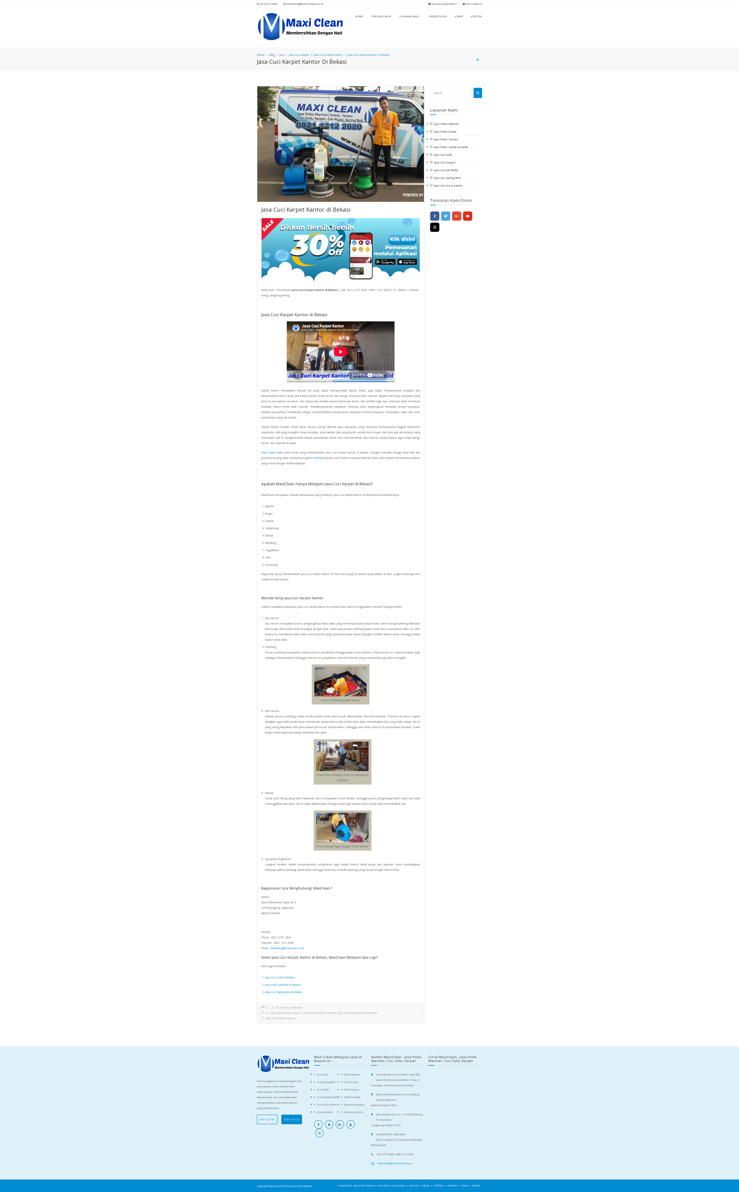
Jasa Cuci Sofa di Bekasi (280, 977)
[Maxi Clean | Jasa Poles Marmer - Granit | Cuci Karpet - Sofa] (275, 27)
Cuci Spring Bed (326, 1082)
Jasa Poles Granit (445, 131)
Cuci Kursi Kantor (327, 1104)
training (317, 458)
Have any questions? (444, 4)
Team (464, 1185)
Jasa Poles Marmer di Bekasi (283, 985)
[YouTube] (467, 216)
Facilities (452, 1185)
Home (359, 16)
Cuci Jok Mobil (325, 1112)
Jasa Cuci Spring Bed (447, 178)
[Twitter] (445, 216)
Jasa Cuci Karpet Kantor (328, 55)
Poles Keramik (352, 1097)
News (426, 1185)
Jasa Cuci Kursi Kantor (448, 185)
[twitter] (329, 1124)
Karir (459, 16)
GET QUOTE (267, 1119)
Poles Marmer (352, 1074)
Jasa (281, 55)
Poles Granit (351, 1082)
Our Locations (473, 4)
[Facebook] (434, 216)
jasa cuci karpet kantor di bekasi (358, 1013)
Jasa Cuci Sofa (443, 155)
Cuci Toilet (323, 1089)
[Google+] (456, 216)
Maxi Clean (268, 452)
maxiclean (296, 1007)
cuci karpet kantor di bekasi (319, 1013)
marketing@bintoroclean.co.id (305, 4)
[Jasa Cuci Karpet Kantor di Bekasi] (340, 144)
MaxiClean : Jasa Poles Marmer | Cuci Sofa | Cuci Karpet (372, 1185)
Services (414, 1185)
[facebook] (318, 1124)
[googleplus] (340, 1124)
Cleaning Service (353, 1112)
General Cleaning (354, 1104)
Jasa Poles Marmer (446, 124)
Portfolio (439, 1185)
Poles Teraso (351, 1089)
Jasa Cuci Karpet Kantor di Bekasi (368, 55)
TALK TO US (291, 1119)
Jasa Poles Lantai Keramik (451, 147)
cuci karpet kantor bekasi (285, 1013)
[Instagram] (434, 227)
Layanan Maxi (409, 16)
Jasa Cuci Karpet (299, 55)
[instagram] (319, 1133)
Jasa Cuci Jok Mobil (446, 170)
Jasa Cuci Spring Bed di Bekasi (283, 992)
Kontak (476, 16)
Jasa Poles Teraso (446, 139)
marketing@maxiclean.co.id (287, 948)
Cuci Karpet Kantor (328, 1097)
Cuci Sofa (322, 1074)
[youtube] (350, 1124)
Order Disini (438, 16)
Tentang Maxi (381, 16)
